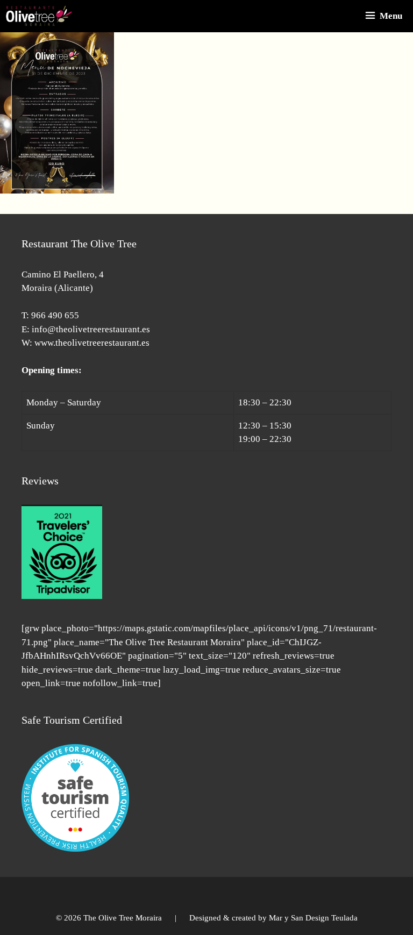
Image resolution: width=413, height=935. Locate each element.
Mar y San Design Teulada (313, 917)
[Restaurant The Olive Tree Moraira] (39, 16)
